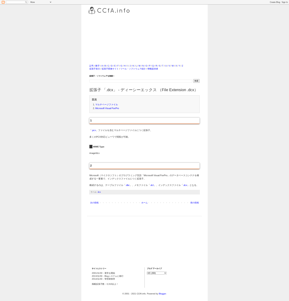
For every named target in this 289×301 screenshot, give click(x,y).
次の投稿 (94, 202)
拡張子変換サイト (110, 69)
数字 (97, 66)
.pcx (94, 130)
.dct (152, 185)
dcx (99, 192)
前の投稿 (194, 202)
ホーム (144, 202)
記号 (91, 66)
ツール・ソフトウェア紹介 (133, 69)
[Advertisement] (144, 36)
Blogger (162, 293)
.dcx (185, 185)
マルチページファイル (106, 104)
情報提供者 (153, 69)
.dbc (128, 185)
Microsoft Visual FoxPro (107, 108)
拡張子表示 (94, 69)
